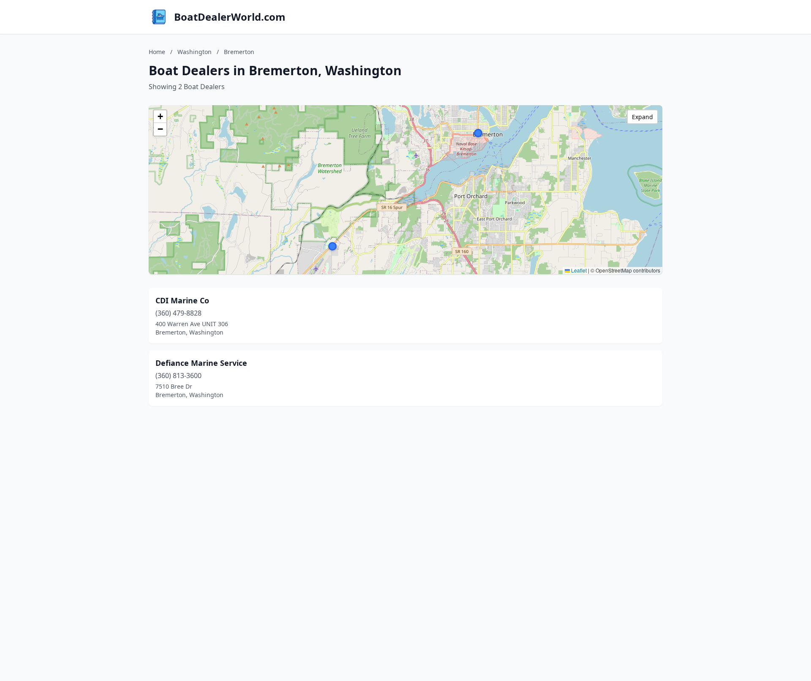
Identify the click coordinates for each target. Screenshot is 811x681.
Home (157, 52)
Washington (194, 52)
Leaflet (578, 270)
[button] (478, 133)
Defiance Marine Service (201, 363)
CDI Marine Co (182, 300)
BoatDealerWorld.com (230, 17)
